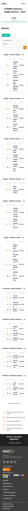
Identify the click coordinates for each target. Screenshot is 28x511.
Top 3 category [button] (7, 40)
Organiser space (7, 483)
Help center (6, 489)
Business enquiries (8, 486)
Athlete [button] (5, 44)
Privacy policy (6, 508)
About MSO (5, 480)
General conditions (8, 504)
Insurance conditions (8, 506)
